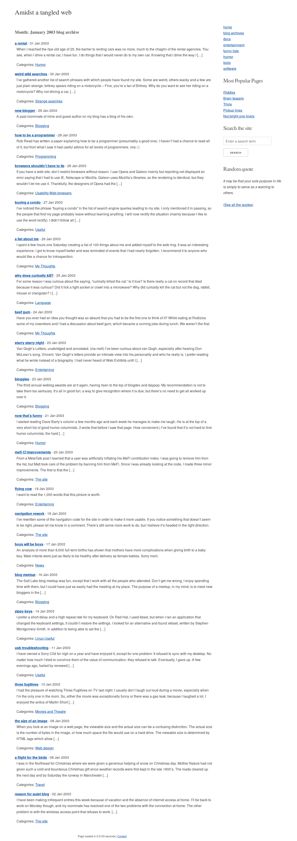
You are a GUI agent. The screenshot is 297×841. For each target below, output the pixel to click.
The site (41, 479)
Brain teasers (233, 98)
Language (43, 302)
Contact (122, 836)
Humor (40, 64)
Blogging (42, 125)
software (229, 68)
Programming (45, 156)
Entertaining (44, 369)
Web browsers (60, 192)
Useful (40, 229)
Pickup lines (232, 110)
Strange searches (48, 101)
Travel (40, 784)
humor (228, 56)
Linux (39, 638)
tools (227, 62)
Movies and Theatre (50, 711)
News (39, 565)
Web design (44, 747)
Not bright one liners (238, 116)
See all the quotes (238, 204)
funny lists (231, 50)
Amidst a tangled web (43, 12)
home (227, 27)
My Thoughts (45, 266)
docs (227, 38)
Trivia (227, 104)
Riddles (229, 92)
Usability (41, 192)
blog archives (233, 32)
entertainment (233, 44)
